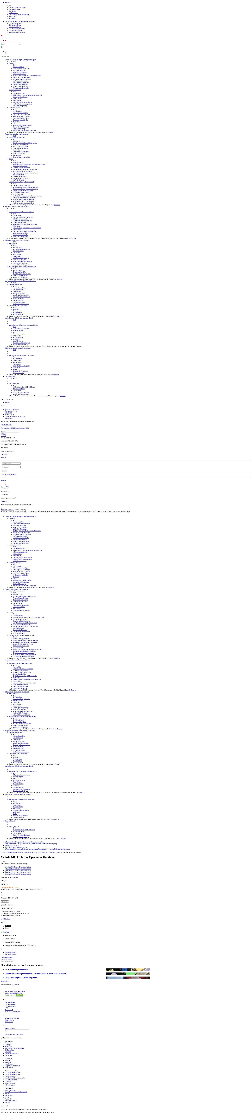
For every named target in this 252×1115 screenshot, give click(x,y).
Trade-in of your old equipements (19, 14)
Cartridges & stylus (15, 107)
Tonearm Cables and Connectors (23, 217)
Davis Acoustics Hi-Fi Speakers (22, 261)
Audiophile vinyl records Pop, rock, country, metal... (29, 164)
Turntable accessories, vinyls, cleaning (16, 134)
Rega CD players (18, 341)
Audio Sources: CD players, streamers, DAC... (19, 318)
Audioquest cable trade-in (17, 32)
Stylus (14, 123)
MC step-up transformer (20, 97)
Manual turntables (18, 67)
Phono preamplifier (15, 90)
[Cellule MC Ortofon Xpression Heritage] (18, 867)
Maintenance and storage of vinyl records (21, 182)
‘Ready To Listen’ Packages (21, 77)
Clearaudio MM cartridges (21, 127)
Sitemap (7, 1102)
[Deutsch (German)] (5, 40)
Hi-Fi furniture (17, 313)
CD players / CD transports (21, 328)
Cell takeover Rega (15, 27)
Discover (51, 132)
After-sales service (10, 1101)
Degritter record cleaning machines (23, 199)
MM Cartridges (17, 111)
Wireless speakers (18, 251)
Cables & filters (9, 1050)
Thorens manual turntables (21, 88)
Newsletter (12, 18)
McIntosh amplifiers (19, 302)
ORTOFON (14, 877)
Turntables (12, 63)
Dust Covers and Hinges (20, 146)
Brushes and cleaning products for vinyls (25, 189)
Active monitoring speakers (21, 249)
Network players (18, 330)
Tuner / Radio (17, 336)
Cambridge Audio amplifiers (21, 297)
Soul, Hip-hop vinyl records (21, 178)
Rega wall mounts (18, 373)
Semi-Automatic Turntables (21, 68)
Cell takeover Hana (15, 25)
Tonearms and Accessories (21, 152)
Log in (5, 471)
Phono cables (17, 215)
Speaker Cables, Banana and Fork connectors (27, 228)
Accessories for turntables (17, 137)
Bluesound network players (21, 343)
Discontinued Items (19, 389)
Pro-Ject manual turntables (21, 83)
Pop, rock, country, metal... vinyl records (25, 173)
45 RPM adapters (18, 194)
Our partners (9, 1095)
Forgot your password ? (9, 474)
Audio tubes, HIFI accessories (18, 305)
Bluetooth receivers (19, 334)
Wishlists (5, 919)
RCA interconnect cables (20, 219)
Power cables (17, 229)
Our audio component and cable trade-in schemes (20, 21)
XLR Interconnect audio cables (22, 221)
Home (3, 852)
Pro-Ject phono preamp (20, 106)
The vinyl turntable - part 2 (13, 1072)
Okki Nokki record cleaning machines (24, 201)
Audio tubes (16, 309)
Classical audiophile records (21, 167)
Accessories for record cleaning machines (25, 187)
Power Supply (17, 100)
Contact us (4, 454)
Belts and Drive (17, 141)
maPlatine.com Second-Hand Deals (24, 387)
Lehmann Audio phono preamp (22, 102)
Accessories (8, 1046)
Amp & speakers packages (21, 258)
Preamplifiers (17, 291)
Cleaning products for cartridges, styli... (25, 143)
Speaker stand (17, 256)
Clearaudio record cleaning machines (24, 198)
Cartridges (8, 1081)
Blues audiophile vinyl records (22, 171)
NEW (14, 61)
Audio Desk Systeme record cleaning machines (27, 196)
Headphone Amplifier (19, 272)
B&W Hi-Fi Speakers (19, 259)
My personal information (12, 1066)
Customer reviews (10, 952)
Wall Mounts (17, 155)
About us (7, 2)
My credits (8, 1062)
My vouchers (9, 1067)
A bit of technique (10, 1083)
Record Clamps (17, 150)
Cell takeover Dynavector (17, 28)
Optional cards (17, 311)
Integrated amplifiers (19, 288)
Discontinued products (12, 1053)
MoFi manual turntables (20, 81)
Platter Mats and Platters (20, 148)
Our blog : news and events (17, 7)
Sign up (3, 480)
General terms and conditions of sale (16, 1092)
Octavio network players (20, 344)
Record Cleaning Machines (21, 185)
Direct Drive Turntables (20, 72)
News (14, 65)
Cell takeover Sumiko (15, 30)
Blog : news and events (12, 409)
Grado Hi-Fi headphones (20, 277)
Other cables (16, 226)
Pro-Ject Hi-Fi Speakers (20, 263)
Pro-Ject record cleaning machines (23, 203)
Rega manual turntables (20, 84)
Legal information (10, 1090)
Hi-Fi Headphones (18, 270)
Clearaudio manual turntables (22, 79)
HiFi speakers (13, 244)
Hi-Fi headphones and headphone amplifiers (22, 267)
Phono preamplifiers (11, 1076)
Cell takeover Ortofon (15, 23)
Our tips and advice (15, 9)
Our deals (8, 1052)
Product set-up (13, 13)
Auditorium (12, 16)
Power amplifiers (18, 290)
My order (8, 1060)
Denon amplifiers (18, 298)
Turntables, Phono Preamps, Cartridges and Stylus (20, 60)
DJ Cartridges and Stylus (20, 120)
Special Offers (17, 390)
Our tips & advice (10, 954)
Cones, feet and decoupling (21, 157)
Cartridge (8, 1045)
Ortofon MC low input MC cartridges (24, 130)
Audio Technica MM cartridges (22, 125)
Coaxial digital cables (19, 222)
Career (7, 1097)
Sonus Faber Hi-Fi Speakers (21, 265)
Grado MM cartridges (19, 129)
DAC (14, 332)
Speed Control (17, 98)
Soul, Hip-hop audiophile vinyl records (25, 169)
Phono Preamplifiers (19, 93)
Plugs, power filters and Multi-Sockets (24, 231)
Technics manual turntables (21, 86)
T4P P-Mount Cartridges (20, 113)
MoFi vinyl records (19, 180)
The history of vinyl (11, 1080)
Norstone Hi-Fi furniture (20, 371)
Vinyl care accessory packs (21, 192)
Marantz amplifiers (18, 300)
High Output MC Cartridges (21, 116)
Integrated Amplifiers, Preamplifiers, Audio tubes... (20, 281)
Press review (9, 1099)
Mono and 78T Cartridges (21, 118)
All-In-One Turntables (19, 74)
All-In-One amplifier (19, 293)
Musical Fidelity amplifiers (21, 304)
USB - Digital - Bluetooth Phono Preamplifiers (27, 95)
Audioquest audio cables (20, 233)
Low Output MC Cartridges (21, 114)
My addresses (9, 1064)
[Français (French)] (5, 39)
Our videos (12, 11)
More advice (5, 981)
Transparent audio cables (20, 235)
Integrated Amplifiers (15, 284)
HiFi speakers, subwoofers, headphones (17, 240)
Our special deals (10, 376)
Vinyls (11, 159)
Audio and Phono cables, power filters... (17, 206)
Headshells (16, 121)
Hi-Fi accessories (18, 314)
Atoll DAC (16, 339)
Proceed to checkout (7, 510)
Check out (4, 501)
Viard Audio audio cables (20, 236)
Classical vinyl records (20, 176)
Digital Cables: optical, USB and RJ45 (25, 224)
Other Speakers (17, 254)
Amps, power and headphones (14, 1048)
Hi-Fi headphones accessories (22, 274)
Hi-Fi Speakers (17, 247)
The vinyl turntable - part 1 (13, 1074)
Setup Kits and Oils (19, 153)
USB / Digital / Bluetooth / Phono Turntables (27, 75)
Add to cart (5, 901)
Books (15, 369)
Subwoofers (16, 252)
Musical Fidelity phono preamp (22, 104)
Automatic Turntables (19, 70)
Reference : (4, 898)
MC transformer (10, 1085)
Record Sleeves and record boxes (23, 190)
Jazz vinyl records (18, 175)
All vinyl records (18, 162)
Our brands (8, 1055)
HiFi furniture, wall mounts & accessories (18, 348)
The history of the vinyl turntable (15, 1078)
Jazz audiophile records (20, 166)
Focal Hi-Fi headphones (20, 275)
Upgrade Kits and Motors (20, 144)
